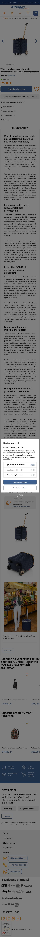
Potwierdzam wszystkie (20, 482)
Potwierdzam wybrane (20, 488)
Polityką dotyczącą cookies (17, 452)
